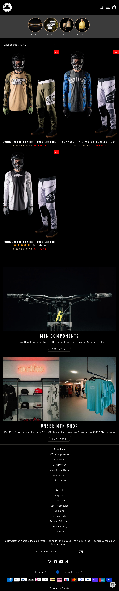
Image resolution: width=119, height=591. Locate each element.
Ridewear (59, 459)
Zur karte (59, 439)
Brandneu (59, 449)
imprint (59, 495)
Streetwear (59, 464)
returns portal (59, 516)
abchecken (59, 349)
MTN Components (59, 454)
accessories (59, 475)
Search (59, 490)
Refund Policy (59, 526)
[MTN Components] (59, 299)
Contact (59, 531)
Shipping (59, 510)
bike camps (59, 480)
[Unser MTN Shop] (59, 389)
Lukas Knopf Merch (59, 469)
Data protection (59, 505)
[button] (22, 244)
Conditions (59, 500)
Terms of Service (59, 521)
